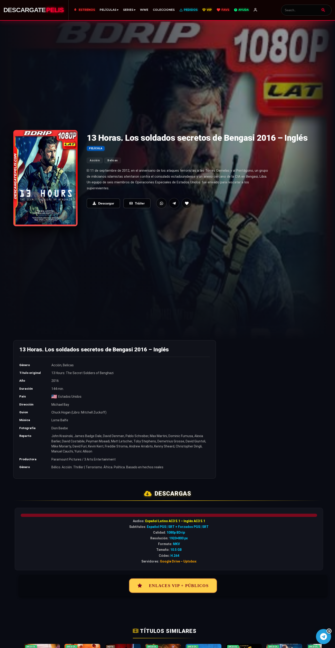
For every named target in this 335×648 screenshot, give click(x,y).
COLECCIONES (164, 9)
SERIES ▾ (129, 9)
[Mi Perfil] (255, 10)
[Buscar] (323, 10)
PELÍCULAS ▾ (109, 9)
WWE (144, 9)
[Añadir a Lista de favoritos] (186, 203)
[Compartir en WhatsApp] (161, 203)
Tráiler (140, 203)
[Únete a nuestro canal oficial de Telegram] (323, 636)
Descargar (106, 203)
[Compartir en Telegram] (174, 203)
